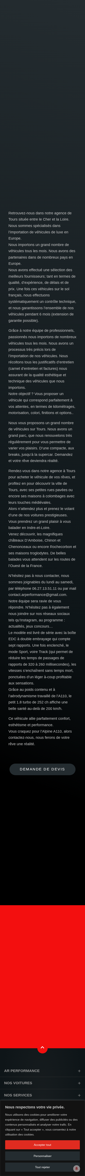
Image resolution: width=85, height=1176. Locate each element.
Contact (42, 1001)
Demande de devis (42, 769)
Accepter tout (42, 1144)
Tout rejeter (42, 1167)
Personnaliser (43, 1156)
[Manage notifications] (76, 1168)
